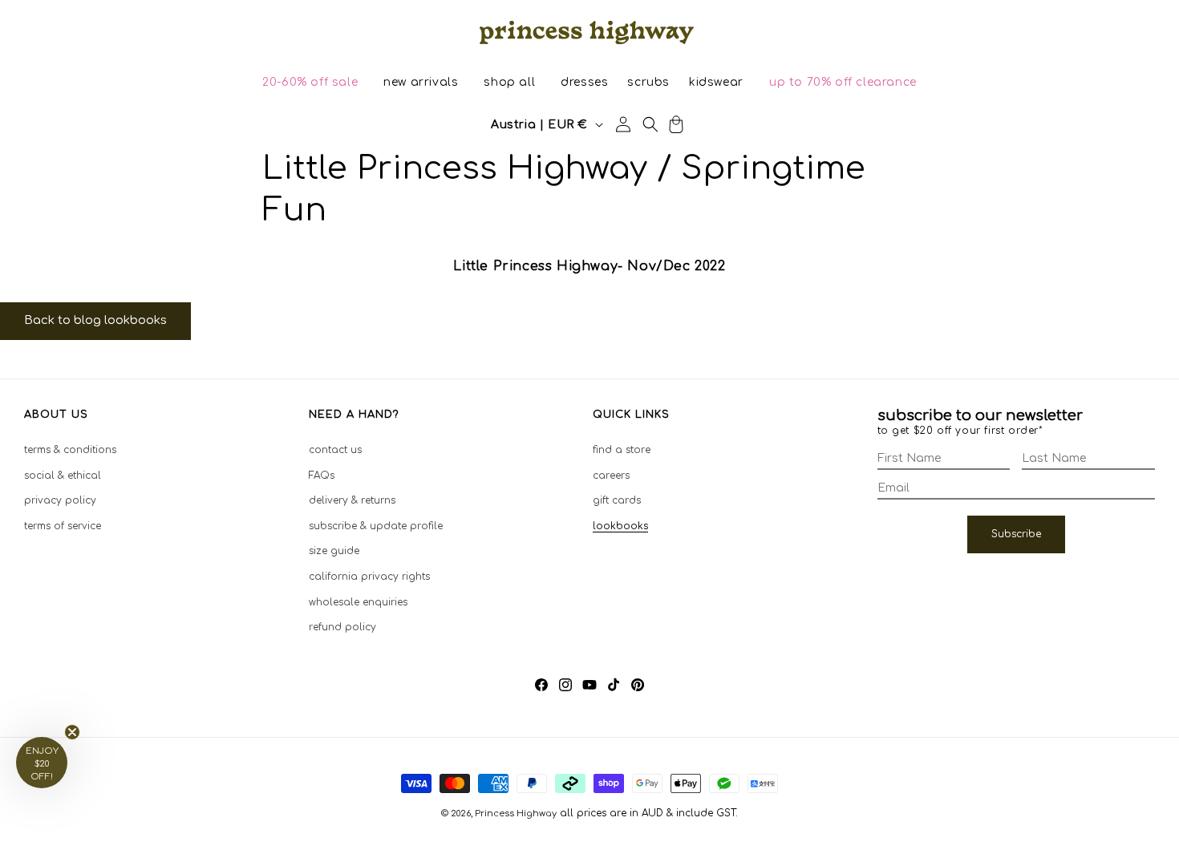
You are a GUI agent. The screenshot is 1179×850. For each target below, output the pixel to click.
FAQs (321, 474)
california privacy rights (369, 576)
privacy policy (60, 500)
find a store (621, 449)
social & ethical (62, 474)
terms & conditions (70, 449)
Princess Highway (516, 813)
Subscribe (1016, 534)
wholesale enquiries (358, 601)
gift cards (617, 500)
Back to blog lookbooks (95, 320)
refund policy (342, 627)
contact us (335, 449)
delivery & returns (352, 500)
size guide (334, 551)
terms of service (62, 526)
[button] (310, 82)
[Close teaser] (72, 732)
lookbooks (620, 526)
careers (611, 474)
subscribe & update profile (376, 526)
